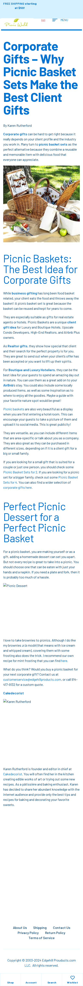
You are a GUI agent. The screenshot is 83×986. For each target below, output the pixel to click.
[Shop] (10, 978)
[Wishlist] (72, 978)
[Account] (31, 978)
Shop (10, 982)
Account (31, 982)
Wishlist (72, 982)
